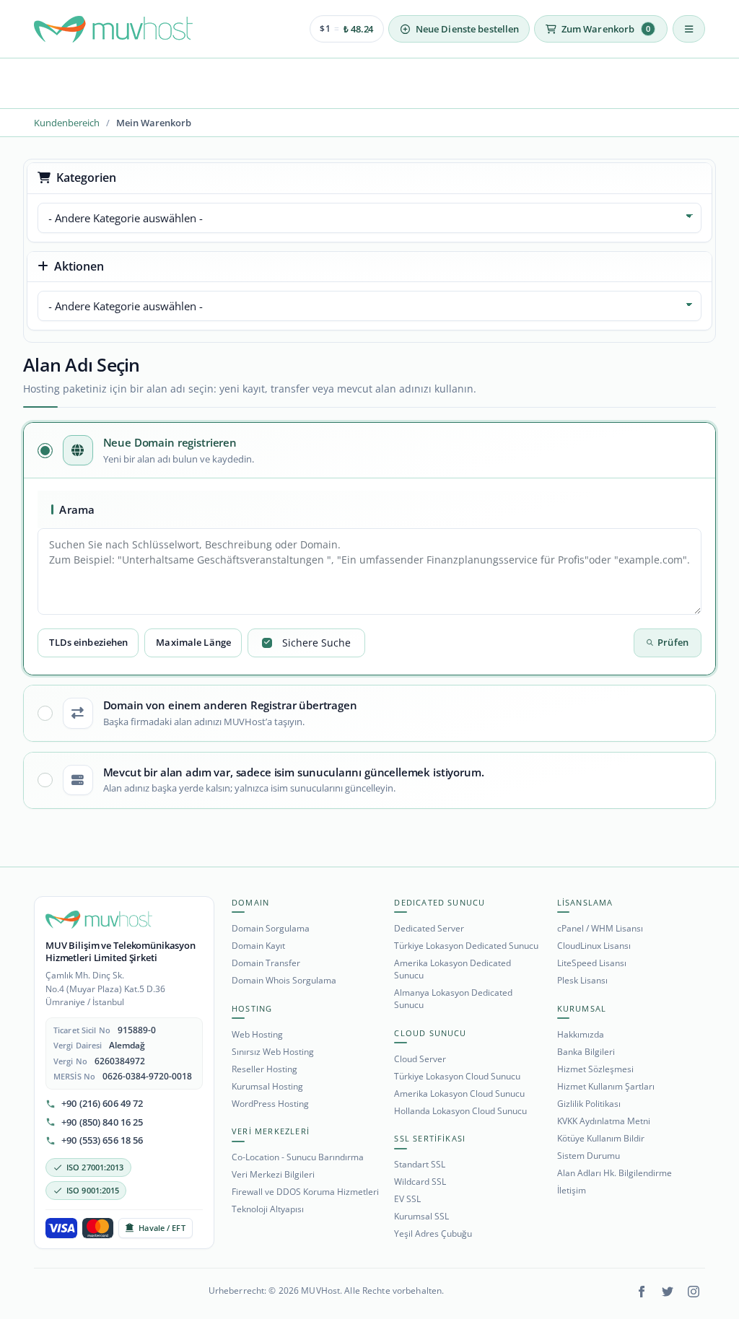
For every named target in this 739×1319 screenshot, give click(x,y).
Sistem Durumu (588, 1155)
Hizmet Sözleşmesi (595, 1069)
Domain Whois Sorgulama (284, 980)
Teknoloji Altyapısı (268, 1209)
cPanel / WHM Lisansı (600, 928)
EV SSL (407, 1199)
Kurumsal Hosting (267, 1086)
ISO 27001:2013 (95, 1167)
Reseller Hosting (264, 1069)
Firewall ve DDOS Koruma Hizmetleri (305, 1192)
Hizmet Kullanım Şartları (606, 1086)
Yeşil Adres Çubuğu (433, 1233)
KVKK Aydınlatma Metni (603, 1121)
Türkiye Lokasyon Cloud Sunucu (457, 1076)
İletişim (571, 1190)
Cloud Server (420, 1059)
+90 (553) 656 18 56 (102, 1140)
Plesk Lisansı (582, 980)
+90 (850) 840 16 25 (102, 1122)
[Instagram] (693, 1291)
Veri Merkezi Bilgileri (273, 1174)
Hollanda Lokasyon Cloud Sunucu (460, 1111)
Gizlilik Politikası (589, 1103)
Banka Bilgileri (586, 1052)
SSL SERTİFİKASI (429, 1138)
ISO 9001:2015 (92, 1190)
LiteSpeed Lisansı (591, 963)
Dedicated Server (429, 928)
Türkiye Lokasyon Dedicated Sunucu (466, 945)
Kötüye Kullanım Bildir (600, 1138)
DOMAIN (250, 902)
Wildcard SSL (420, 1181)
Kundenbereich (67, 122)
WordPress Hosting (270, 1103)
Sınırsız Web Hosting (273, 1052)
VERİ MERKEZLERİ (271, 1131)
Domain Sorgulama (271, 928)
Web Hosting (257, 1034)
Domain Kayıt (258, 945)
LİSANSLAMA (585, 902)
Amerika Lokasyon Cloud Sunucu (459, 1093)
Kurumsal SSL (421, 1216)
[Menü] (689, 29)
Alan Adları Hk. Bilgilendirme (614, 1173)
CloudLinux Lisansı (594, 945)
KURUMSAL (582, 1008)
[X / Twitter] (667, 1291)
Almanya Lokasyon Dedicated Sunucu (453, 998)
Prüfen (672, 642)
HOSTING (252, 1008)
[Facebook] (641, 1291)
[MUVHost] (98, 920)
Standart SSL (419, 1164)
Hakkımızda (580, 1034)
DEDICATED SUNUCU (439, 902)
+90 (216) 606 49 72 (102, 1103)
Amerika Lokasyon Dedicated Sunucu (452, 969)
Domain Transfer (266, 963)
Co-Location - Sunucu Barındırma (298, 1157)
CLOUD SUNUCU (430, 1032)
